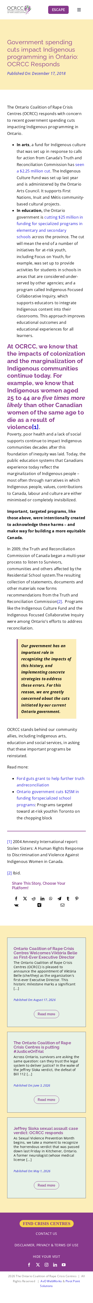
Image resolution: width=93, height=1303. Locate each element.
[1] (35, 427)
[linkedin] (55, 1265)
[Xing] (39, 905)
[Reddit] (33, 898)
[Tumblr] (68, 898)
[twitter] (38, 1265)
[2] (59, 601)
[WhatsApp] (51, 898)
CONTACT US (46, 1233)
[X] (25, 898)
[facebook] (29, 1265)
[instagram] (46, 1265)
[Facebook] (16, 898)
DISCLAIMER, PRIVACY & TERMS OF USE (46, 1245)
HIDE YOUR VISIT (46, 1256)
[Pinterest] (76, 898)
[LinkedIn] (42, 898)
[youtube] (64, 1265)
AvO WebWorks (51, 1281)
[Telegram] (59, 898)
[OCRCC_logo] (19, 7)
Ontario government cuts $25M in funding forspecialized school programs (48, 798)
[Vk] (16, 905)
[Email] (62, 905)
